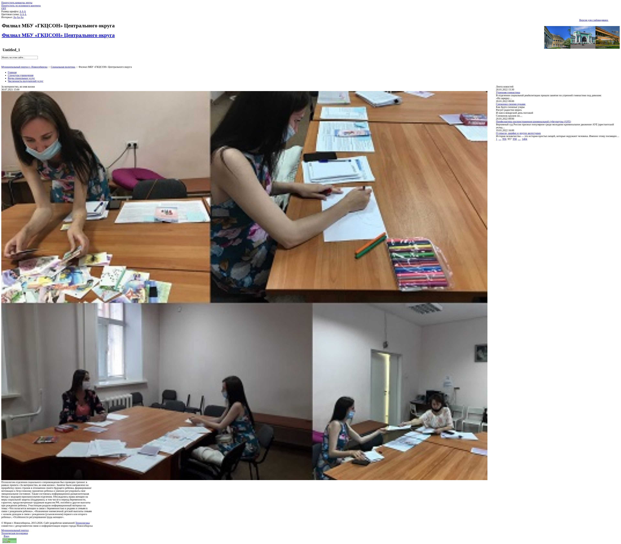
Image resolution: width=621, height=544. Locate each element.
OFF (3, 8)
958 (515, 139)
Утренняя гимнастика (508, 92)
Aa (14, 17)
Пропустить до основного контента (21, 5)
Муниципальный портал (15, 530)
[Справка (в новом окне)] (2, 63)
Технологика (82, 523)
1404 (524, 139)
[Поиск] (2, 61)
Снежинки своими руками (510, 104)
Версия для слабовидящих (593, 20)
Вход (6, 536)
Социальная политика (63, 67)
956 (504, 139)
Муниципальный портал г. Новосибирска (24, 67)
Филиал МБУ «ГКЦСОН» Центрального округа (58, 33)
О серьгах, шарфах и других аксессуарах (518, 133)
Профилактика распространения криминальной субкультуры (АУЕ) (533, 121)
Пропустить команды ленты (16, 2)
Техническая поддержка (14, 533)
